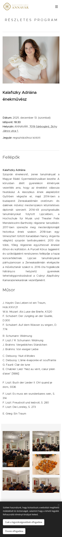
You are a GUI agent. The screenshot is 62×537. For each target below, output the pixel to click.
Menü (56, 6)
